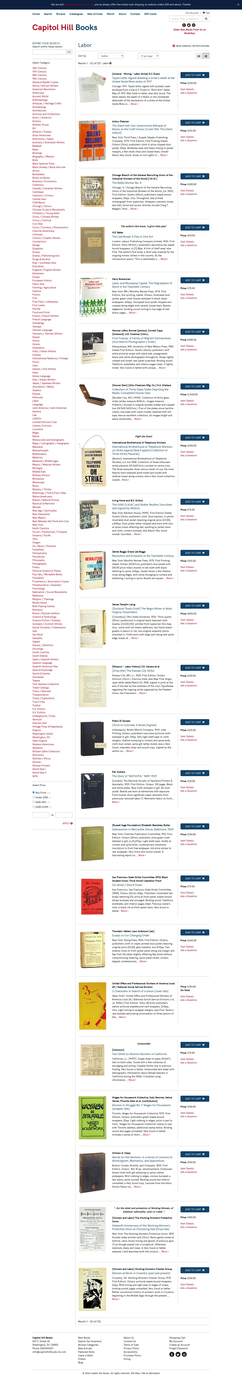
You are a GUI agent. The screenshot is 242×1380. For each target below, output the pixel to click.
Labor (35, 400)
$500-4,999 (43, 807)
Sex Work (37, 634)
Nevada (36, 507)
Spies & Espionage (42, 669)
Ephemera (38, 273)
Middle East (39, 471)
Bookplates (38, 174)
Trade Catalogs (40, 687)
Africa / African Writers (45, 85)
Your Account (191, 12)
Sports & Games (41, 673)
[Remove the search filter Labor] (110, 63)
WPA (35, 776)
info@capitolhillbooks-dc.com (49, 1351)
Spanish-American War (45, 666)
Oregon (36, 542)
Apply (66, 823)
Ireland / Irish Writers (44, 369)
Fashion (36, 291)
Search (48, 14)
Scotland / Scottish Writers (47, 623)
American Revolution (43, 89)
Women (36, 762)
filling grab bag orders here (79, 4)
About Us (129, 1337)
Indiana (36, 354)
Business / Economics (44, 181)
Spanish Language (42, 662)
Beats (35, 149)
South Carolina (40, 652)
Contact (135, 14)
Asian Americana (41, 135)
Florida (36, 308)
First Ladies (38, 305)
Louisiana (37, 429)
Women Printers (41, 765)
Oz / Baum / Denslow (44, 546)
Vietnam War (39, 723)
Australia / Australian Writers (48, 142)
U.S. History (38, 708)
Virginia (36, 730)
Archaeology (39, 107)
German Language (42, 330)
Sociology (37, 648)
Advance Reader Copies (45, 82)
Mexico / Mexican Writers (46, 464)
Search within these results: (47, 46)
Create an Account (179, 1344)
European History (42, 280)
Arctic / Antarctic (42, 117)
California (37, 184)
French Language (41, 319)
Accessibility (130, 1351)
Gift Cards (150, 14)
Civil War (37, 223)
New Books (84, 1337)
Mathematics (39, 454)
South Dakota (39, 655)
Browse (60, 14)
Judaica (36, 390)
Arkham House (40, 124)
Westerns (37, 747)
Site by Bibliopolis (151, 1373)
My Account (176, 1341)
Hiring (127, 1359)
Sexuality (37, 638)
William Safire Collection (46, 751)
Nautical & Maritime (43, 503)
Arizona (36, 121)
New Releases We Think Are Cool (50, 521)
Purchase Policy (132, 1355)
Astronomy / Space (43, 138)
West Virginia (39, 740)
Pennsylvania (39, 553)
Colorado (37, 234)
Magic (35, 432)
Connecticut (39, 241)
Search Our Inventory (90, 1341)
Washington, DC (41, 737)
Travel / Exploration (43, 698)
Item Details (187, 89)
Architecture (39, 110)
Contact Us (130, 1341)
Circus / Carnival (41, 220)
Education (38, 266)
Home (36, 14)
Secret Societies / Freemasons (49, 627)
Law (34, 415)
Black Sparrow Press (43, 163)
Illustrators (38, 347)
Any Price (42, 792)
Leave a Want (85, 1355)
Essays (36, 276)
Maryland (37, 446)
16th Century (39, 68)
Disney (36, 252)
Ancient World (40, 96)
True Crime (38, 701)
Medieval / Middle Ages (45, 461)
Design (36, 245)
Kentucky (37, 397)
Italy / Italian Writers (43, 379)
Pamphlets (38, 549)
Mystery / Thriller (42, 489)
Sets (34, 631)
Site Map (135, 1373)
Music (35, 485)
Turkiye (36, 705)
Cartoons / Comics (42, 195)
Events (82, 1359)
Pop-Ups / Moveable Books (47, 574)
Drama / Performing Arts (46, 255)
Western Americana (43, 744)
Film (34, 298)
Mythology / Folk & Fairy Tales (49, 492)
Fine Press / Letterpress (45, 301)
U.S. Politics (38, 712)
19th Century (39, 78)
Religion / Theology (43, 599)
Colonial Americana (43, 230)
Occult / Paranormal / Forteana (49, 531)
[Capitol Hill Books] (98, 28)
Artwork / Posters (42, 131)
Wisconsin (38, 754)
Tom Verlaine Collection (45, 684)
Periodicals (38, 556)
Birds (35, 160)
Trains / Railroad (41, 691)
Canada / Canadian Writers (47, 188)
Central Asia (39, 199)
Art (34, 128)
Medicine (37, 457)
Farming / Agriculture (44, 287)
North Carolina (40, 528)
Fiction (36, 294)
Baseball (36, 145)
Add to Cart (193, 75)
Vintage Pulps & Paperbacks (47, 726)
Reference (37, 595)
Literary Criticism (42, 425)
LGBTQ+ (37, 418)
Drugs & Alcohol (41, 259)
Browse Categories (88, 1344)
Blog (80, 1362)
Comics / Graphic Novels (46, 238)
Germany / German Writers (47, 333)
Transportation (40, 694)
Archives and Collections (46, 114)
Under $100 (43, 797)
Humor (36, 344)
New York (37, 524)
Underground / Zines (43, 716)
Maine (35, 436)
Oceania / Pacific (41, 535)
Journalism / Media (43, 386)
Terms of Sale (131, 1344)
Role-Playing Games (43, 606)
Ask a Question (189, 92)
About (122, 14)
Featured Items (86, 1351)
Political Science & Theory (46, 570)
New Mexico (39, 517)
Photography (39, 563)
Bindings (37, 153)
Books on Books (41, 177)
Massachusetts (40, 450)
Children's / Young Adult (46, 213)
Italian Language (41, 376)
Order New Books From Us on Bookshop (189, 31)
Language (37, 404)
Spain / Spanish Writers (45, 659)
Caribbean (38, 192)
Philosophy (38, 560)
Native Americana (42, 496)
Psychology (38, 588)
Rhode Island (39, 602)
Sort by (82, 55)
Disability (37, 248)
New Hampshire (41, 514)
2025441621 (46, 1348)
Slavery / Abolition (42, 645)
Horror (36, 340)
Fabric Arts (38, 284)
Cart (207, 12)
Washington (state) (42, 733)
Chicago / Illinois (41, 206)
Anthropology (39, 99)
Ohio (35, 538)
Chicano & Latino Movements (48, 209)
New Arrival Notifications (192, 45)
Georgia (36, 326)
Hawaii (36, 337)
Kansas (36, 393)
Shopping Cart (177, 1337)
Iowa (35, 365)
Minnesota (38, 478)
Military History (41, 475)
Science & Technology (44, 616)
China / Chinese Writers (45, 216)
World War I (39, 769)
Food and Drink (41, 312)
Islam (35, 372)
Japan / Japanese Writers (46, 383)
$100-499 (42, 802)
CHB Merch (38, 202)
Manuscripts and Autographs (48, 439)
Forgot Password (178, 1348)
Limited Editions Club (44, 422)
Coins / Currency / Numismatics (50, 227)
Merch (110, 14)
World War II (39, 772)
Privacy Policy (131, 1348)
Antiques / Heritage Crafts (46, 103)
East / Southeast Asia (44, 262)
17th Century (39, 71)
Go (69, 51)
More (134, 104)
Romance (37, 609)
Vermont (37, 719)
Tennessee (38, 677)
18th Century (39, 75)
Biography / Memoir (43, 156)
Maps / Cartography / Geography (50, 443)
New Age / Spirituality (44, 510)
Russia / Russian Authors (46, 613)
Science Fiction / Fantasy (46, 620)
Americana (38, 92)
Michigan (37, 468)
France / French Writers (45, 315)
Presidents (38, 577)
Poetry (36, 567)
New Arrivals (95, 14)
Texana (36, 680)
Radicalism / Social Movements (49, 592)
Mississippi (38, 482)
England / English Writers (46, 269)
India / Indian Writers (44, 351)
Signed (36, 641)
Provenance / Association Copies (50, 581)
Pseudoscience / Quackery (46, 585)
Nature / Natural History (45, 500)
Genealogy (38, 323)
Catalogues (76, 14)
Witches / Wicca (41, 758)
